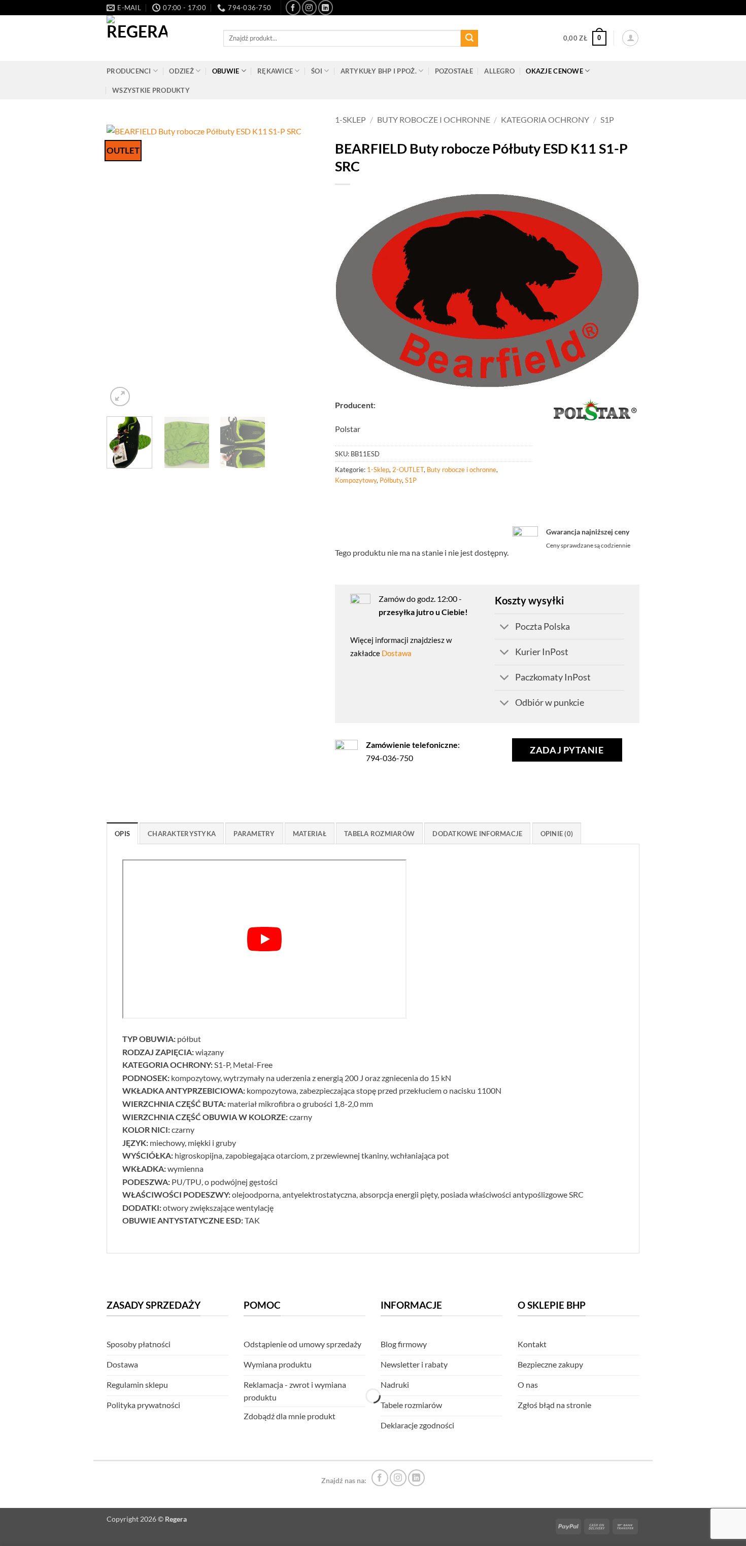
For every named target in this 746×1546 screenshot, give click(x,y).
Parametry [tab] (254, 834)
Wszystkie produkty (151, 90)
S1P (607, 119)
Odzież (181, 71)
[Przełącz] (505, 627)
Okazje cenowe (554, 71)
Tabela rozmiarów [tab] (379, 834)
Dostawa (397, 653)
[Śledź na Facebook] (293, 7)
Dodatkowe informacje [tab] (477, 834)
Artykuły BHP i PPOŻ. (379, 71)
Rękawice (275, 71)
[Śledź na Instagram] (309, 7)
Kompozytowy (356, 480)
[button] (584, 38)
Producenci (129, 71)
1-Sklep (350, 119)
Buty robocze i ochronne (433, 119)
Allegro (499, 71)
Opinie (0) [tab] (556, 834)
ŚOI (316, 71)
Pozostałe (454, 71)
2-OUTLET (408, 469)
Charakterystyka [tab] (182, 834)
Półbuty (391, 480)
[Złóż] (469, 38)
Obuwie (226, 71)
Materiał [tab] (309, 834)
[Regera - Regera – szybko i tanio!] (157, 38)
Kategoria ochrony (545, 119)
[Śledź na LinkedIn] (325, 7)
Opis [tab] (122, 834)
